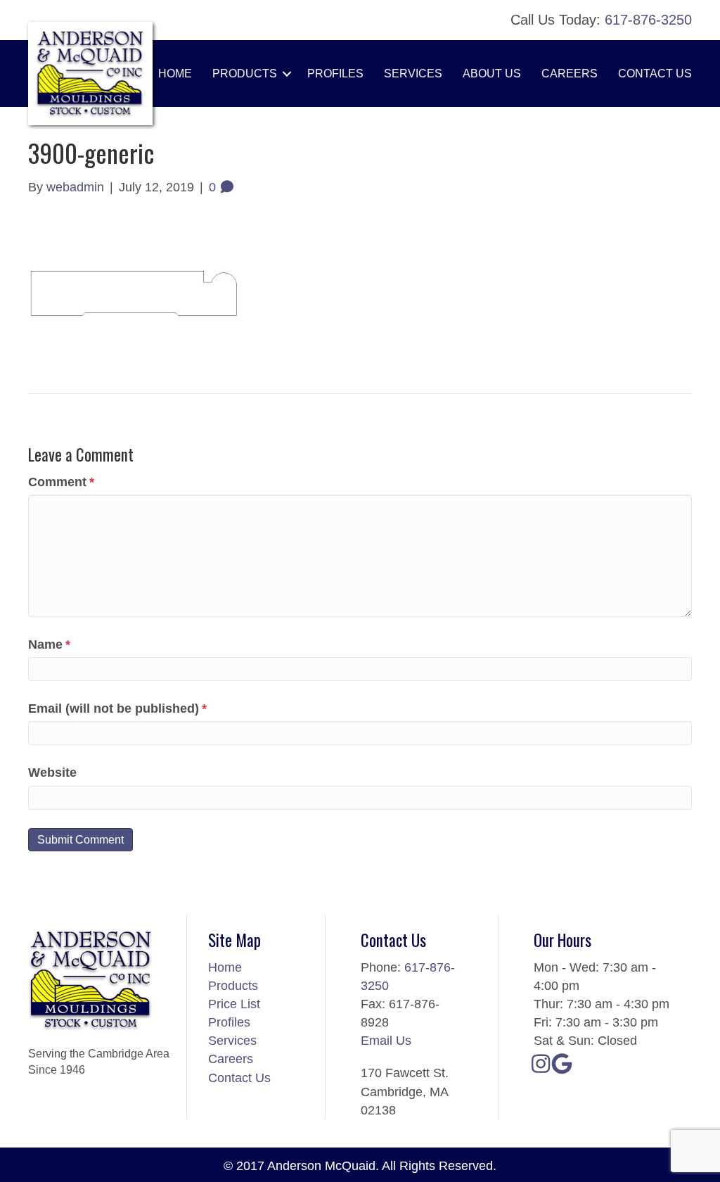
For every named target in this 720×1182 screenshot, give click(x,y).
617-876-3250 (648, 19)
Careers (230, 1059)
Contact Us (239, 1078)
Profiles (335, 74)
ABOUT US (492, 74)
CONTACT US (655, 74)
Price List (234, 1004)
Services (232, 1041)
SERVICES (413, 74)
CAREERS (569, 74)
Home (175, 74)
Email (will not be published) (117, 708)
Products (244, 74)
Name (49, 644)
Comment (61, 482)
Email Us (386, 1041)
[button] (287, 73)
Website (52, 772)
